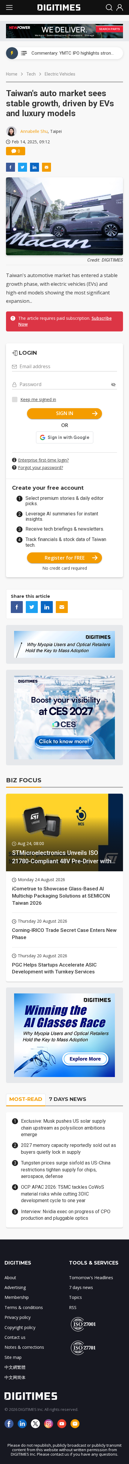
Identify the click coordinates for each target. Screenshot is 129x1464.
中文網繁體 (15, 1367)
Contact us (15, 1337)
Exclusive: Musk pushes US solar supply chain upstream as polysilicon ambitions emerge (63, 1127)
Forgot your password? (40, 467)
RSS (72, 1307)
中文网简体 (15, 1377)
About (10, 1277)
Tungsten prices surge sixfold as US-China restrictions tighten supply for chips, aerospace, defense (65, 1169)
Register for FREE (65, 557)
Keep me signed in (38, 399)
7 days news (81, 1287)
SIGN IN (64, 413)
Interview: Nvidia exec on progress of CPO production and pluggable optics (65, 1215)
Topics (75, 1297)
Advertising (15, 1287)
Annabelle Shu (34, 131)
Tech (31, 74)
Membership (16, 1297)
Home (11, 74)
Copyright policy (19, 1327)
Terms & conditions (23, 1307)
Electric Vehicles (60, 74)
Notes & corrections (24, 1347)
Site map (13, 1357)
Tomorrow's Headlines (91, 1277)
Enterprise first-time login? (43, 460)
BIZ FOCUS (23, 780)
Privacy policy (17, 1317)
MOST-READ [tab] (25, 1099)
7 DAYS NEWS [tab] (67, 1099)
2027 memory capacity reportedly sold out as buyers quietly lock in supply (68, 1148)
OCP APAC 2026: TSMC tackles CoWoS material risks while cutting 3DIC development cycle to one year (62, 1193)
